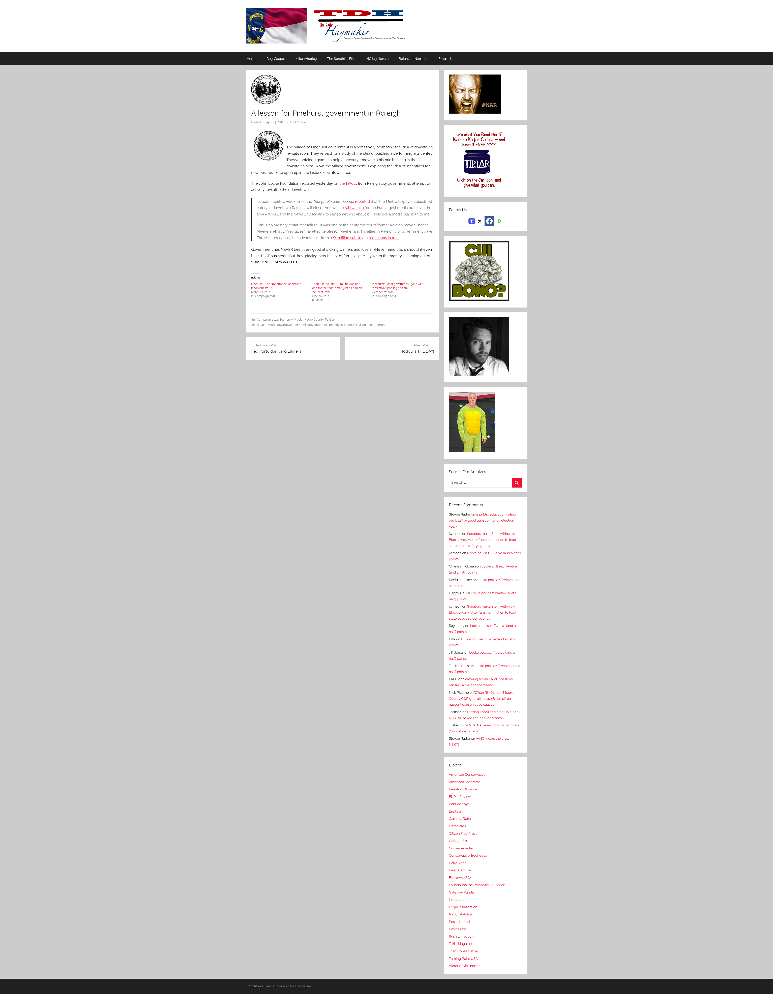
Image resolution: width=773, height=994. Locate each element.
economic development (310, 325)
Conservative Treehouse (468, 855)
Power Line (458, 929)
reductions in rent (384, 238)
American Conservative (467, 774)
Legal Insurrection (463, 907)
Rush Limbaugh (461, 936)
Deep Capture (460, 870)
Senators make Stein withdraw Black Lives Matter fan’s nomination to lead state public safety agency (482, 540)
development (266, 325)
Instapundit (458, 900)
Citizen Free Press (463, 833)
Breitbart (456, 811)
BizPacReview (460, 797)
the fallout (348, 183)
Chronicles (457, 826)
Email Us (446, 58)
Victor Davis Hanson (465, 966)
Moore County (313, 319)
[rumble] (499, 221)
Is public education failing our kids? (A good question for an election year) (482, 520)
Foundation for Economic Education (477, 885)
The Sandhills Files (341, 58)
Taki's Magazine (461, 944)
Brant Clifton (297, 122)
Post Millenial (459, 922)
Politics (330, 319)
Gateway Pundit (461, 892)
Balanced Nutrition (413, 58)
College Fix (458, 841)
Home (251, 58)
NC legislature (377, 58)
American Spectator (464, 782)
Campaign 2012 (267, 319)
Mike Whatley (306, 58)
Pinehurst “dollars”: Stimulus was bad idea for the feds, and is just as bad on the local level (337, 288)
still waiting (354, 208)
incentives (336, 325)
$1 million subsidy (348, 238)
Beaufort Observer (463, 789)
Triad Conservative (463, 951)
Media (298, 319)
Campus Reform (462, 819)
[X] (479, 221)
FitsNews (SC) (460, 878)
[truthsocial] (471, 221)
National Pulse (460, 914)
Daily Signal (458, 863)
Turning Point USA (463, 959)
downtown (284, 325)
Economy (285, 319)
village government (372, 325)
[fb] (489, 221)
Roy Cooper (276, 58)
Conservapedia (461, 848)
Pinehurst (350, 325)
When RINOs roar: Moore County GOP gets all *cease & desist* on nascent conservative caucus (481, 699)
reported (362, 201)
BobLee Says (459, 804)
